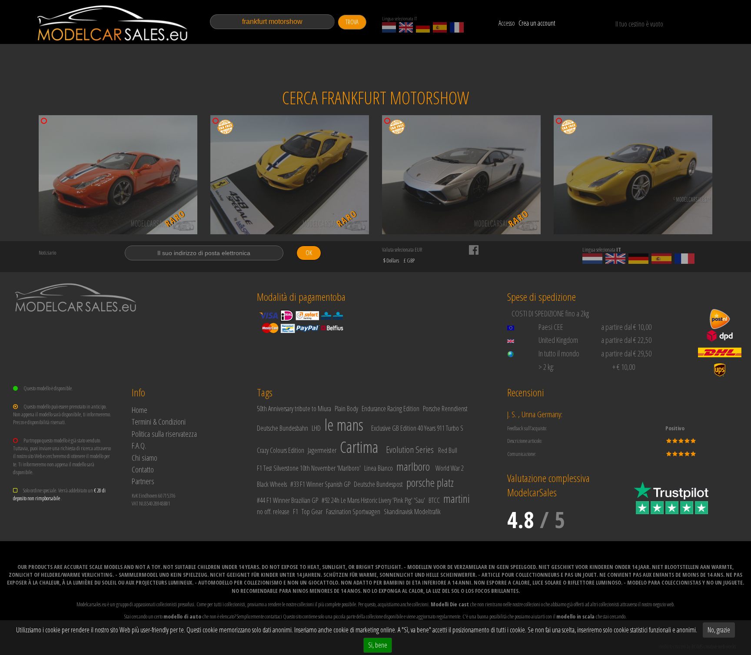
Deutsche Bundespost (378, 484)
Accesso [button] (506, 23)
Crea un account (536, 23)
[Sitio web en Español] (440, 27)
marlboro (413, 466)
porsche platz (430, 482)
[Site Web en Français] (457, 27)
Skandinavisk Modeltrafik (412, 511)
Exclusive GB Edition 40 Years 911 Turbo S (417, 428)
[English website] (406, 27)
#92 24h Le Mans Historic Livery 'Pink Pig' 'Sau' (373, 500)
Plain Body (346, 408)
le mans (343, 425)
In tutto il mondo (558, 353)
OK (309, 252)
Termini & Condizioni (159, 421)
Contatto (143, 469)
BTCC (434, 500)
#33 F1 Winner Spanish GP (320, 484)
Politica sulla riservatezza (164, 433)
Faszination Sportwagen (353, 511)
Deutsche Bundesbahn (282, 428)
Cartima (359, 447)
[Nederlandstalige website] (389, 27)
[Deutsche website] (423, 27)
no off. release (273, 511)
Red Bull (447, 450)
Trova (352, 22)
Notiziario (47, 252)
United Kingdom (558, 340)
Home (139, 410)
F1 (295, 511)
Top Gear (312, 511)
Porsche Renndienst (445, 408)
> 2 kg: (546, 367)
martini (456, 498)
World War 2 (449, 468)
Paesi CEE (550, 327)
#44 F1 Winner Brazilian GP (287, 500)
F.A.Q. (139, 445)
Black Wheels (272, 484)
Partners (143, 481)
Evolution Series (410, 449)
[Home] (113, 23)
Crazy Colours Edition (280, 450)
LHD (316, 428)
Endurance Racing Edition (390, 408)
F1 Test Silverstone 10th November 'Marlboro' (309, 468)
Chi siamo (144, 457)
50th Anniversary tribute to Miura (294, 408)
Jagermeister (322, 450)
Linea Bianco (378, 468)
